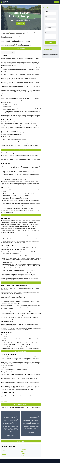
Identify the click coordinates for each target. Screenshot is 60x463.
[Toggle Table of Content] (12, 52)
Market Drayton (5, 452)
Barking (5, 401)
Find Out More (21, 215)
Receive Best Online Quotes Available (20, 282)
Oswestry (23, 453)
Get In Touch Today (21, 48)
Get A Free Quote (20, 441)
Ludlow (22, 455)
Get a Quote (20, 23)
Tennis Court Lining (6, 32)
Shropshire (23, 451)
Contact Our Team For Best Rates (20, 149)
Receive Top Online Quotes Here (20, 351)
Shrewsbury (23, 449)
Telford (2, 401)
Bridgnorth (4, 453)
